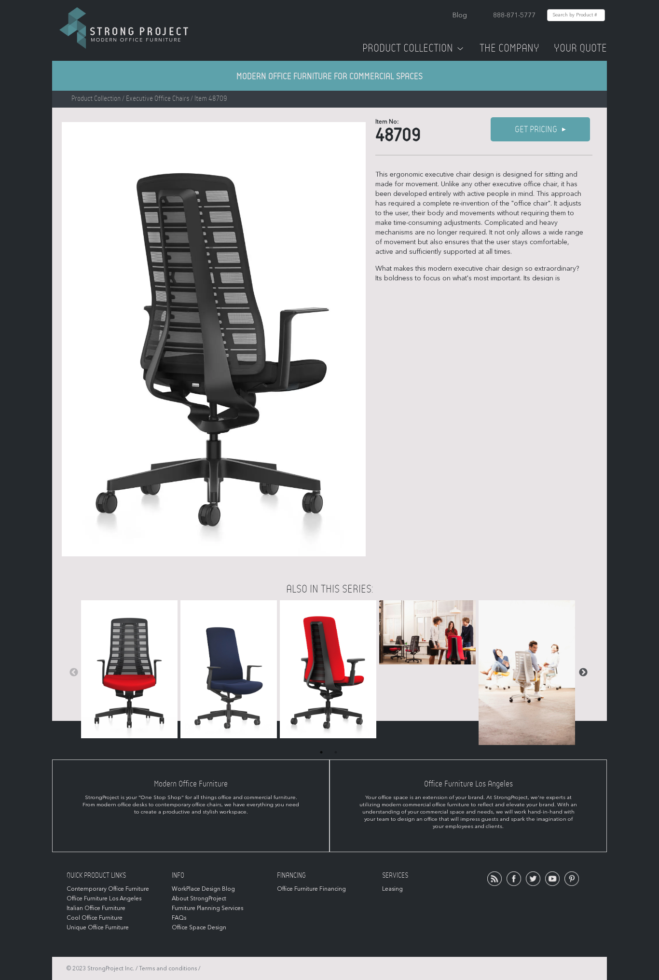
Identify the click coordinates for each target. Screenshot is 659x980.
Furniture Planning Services (207, 908)
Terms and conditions (168, 968)
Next (583, 672)
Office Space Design (199, 927)
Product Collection (407, 48)
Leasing (392, 888)
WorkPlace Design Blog (203, 888)
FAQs (179, 917)
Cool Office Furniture (95, 917)
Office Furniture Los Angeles (104, 898)
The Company (509, 48)
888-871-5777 (514, 15)
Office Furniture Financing (311, 888)
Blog (460, 15)
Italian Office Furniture (96, 908)
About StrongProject (199, 898)
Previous (74, 672)
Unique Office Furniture (98, 927)
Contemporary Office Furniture (108, 888)
